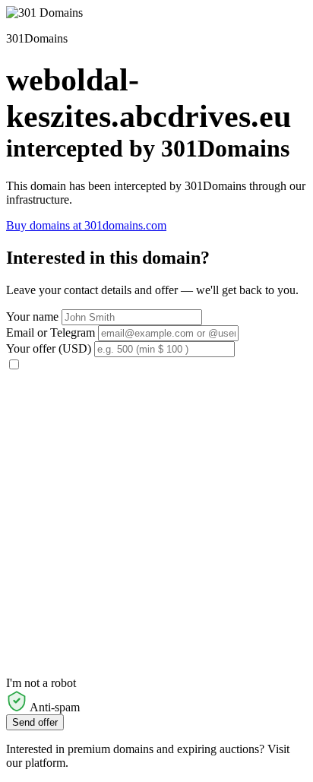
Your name (32, 316)
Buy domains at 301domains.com (86, 225)
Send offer (35, 722)
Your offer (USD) (48, 348)
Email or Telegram (50, 332)
